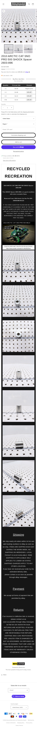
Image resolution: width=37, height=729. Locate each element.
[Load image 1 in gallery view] (8, 48)
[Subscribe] (27, 690)
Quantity (3, 104)
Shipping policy (20, 722)
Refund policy (31, 720)
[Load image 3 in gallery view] (28, 48)
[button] (3, 4)
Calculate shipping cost (18, 135)
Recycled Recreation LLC (11, 720)
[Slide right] (35, 49)
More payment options (18, 151)
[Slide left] (2, 49)
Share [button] (4, 675)
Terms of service (19, 725)
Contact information (11, 722)
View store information (9, 160)
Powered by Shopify (22, 720)
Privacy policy (29, 722)
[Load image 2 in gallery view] (18, 48)
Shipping (3, 69)
